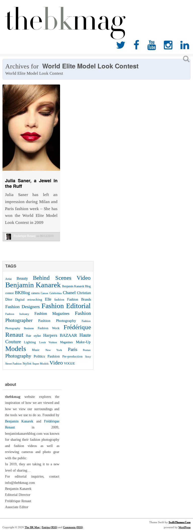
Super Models (40, 363)
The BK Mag (32, 527)
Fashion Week (49, 328)
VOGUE (69, 363)
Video (56, 363)
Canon (44, 293)
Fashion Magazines (51, 313)
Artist (8, 278)
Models (15, 348)
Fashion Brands (79, 299)
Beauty (22, 278)
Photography (18, 356)
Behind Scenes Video (62, 278)
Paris (72, 349)
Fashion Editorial (66, 306)
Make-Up (83, 342)
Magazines (66, 342)
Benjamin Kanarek (33, 285)
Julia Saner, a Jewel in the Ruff (31, 183)
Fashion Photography (57, 321)
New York (53, 349)
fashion (59, 299)
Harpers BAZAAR (60, 335)
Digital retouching (28, 299)
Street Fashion (13, 363)
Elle (48, 299)
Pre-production (72, 356)
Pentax (87, 349)
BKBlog (22, 292)
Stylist (27, 363)
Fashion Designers (22, 306)
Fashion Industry (17, 313)
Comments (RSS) (73, 527)
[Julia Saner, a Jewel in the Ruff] (31, 171)
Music (35, 350)
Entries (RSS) (49, 527)
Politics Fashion (47, 356)
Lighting (30, 342)
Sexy (88, 356)
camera (35, 293)
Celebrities (56, 293)
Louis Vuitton (48, 342)
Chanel (69, 292)
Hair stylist (33, 335)
